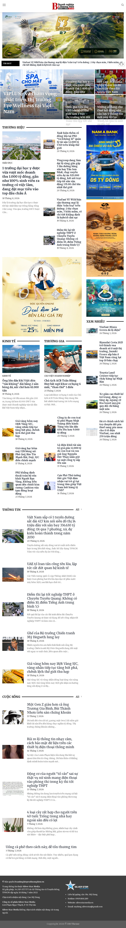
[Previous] (120, 64)
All (77, 509)
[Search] (122, 5)
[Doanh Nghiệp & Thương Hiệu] (63, 6)
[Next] (123, 64)
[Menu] (4, 5)
